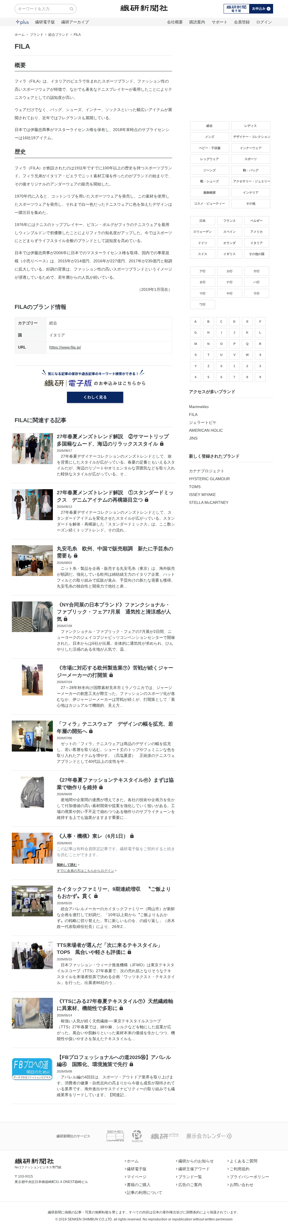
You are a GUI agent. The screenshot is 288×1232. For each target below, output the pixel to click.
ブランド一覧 (190, 1177)
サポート (220, 22)
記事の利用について (144, 1192)
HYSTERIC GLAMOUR (209, 479)
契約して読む (67, 865)
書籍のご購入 (138, 1184)
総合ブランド (58, 35)
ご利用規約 (239, 1169)
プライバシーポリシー (249, 1177)
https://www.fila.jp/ (65, 347)
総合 (53, 323)
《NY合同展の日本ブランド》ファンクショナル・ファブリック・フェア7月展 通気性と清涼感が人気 (114, 612)
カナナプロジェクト (206, 471)
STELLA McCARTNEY (208, 502)
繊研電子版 (45, 22)
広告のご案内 (190, 1184)
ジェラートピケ (203, 422)
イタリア (57, 335)
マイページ (137, 1177)
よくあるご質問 (243, 1161)
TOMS (195, 486)
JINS (193, 438)
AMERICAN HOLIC (206, 430)
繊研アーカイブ (75, 22)
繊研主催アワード (194, 1169)
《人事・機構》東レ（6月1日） (92, 836)
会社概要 (175, 22)
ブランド (36, 35)
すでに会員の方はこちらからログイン (85, 871)
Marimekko (199, 406)
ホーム (20, 35)
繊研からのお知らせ (196, 1161)
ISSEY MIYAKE (202, 494)
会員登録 (242, 22)
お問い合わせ (241, 1184)
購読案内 (197, 22)
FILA (193, 414)
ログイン (264, 22)
